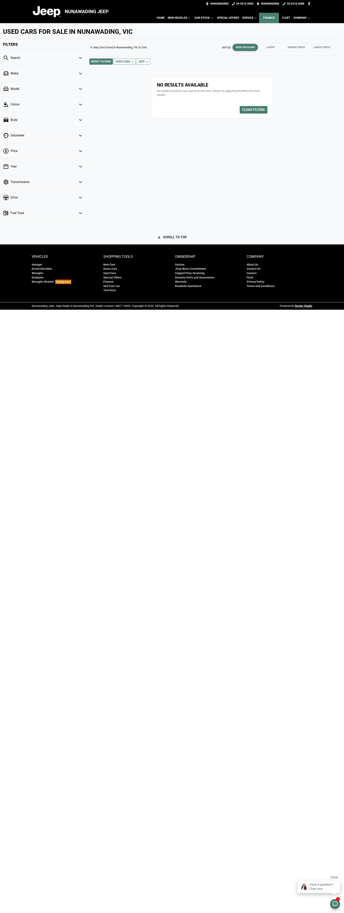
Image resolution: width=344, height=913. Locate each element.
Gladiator (38, 277)
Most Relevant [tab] (245, 47)
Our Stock (202, 17)
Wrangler (37, 273)
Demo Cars (110, 269)
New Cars (109, 264)
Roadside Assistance (188, 286)
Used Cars (109, 273)
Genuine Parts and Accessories (194, 277)
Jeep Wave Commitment (190, 269)
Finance (269, 17)
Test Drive (109, 290)
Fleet (286, 17)
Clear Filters (253, 110)
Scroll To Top (175, 237)
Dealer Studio (303, 306)
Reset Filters (101, 61)
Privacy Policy (255, 281)
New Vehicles (177, 17)
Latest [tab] (271, 47)
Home (161, 17)
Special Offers (228, 17)
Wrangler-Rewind (43, 281)
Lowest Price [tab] (321, 47)
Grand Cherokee (42, 269)
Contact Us (253, 269)
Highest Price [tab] (296, 47)
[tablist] (283, 47)
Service (247, 17)
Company (300, 17)
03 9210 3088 (295, 3)
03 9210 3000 (244, 3)
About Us (252, 264)
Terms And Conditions (261, 286)
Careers (252, 273)
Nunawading (219, 3)
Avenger (37, 264)
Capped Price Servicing (189, 273)
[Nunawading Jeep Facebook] (309, 3)
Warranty (181, 281)
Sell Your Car (111, 286)
